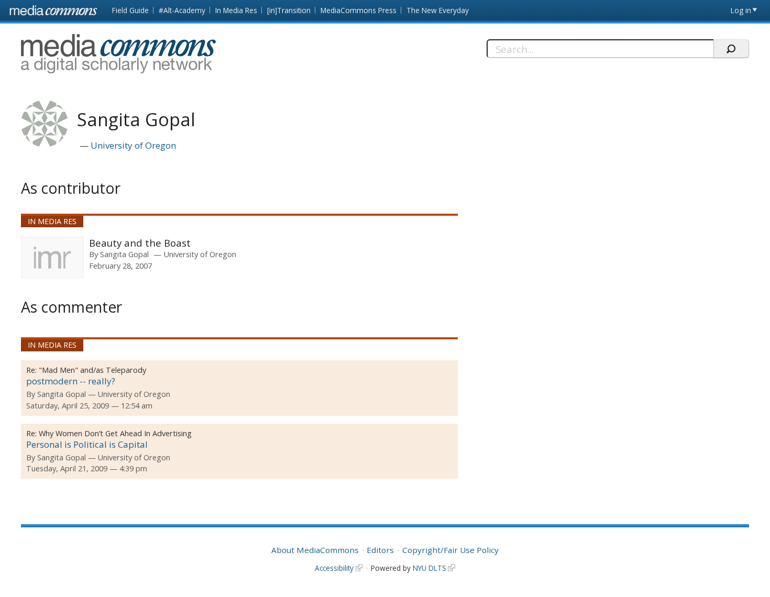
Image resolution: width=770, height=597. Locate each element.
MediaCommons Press (359, 10)
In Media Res (236, 10)
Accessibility (334, 568)
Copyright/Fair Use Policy (450, 550)
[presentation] (52, 258)
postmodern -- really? (70, 381)
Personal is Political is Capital (87, 444)
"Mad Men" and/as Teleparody (92, 370)
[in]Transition (289, 10)
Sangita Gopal (124, 254)
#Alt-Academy (182, 10)
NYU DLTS (429, 568)
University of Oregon (133, 145)
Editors (380, 550)
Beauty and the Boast (140, 243)
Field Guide (130, 10)
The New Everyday (437, 10)
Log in (741, 10)
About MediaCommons (315, 550)
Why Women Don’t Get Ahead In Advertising (115, 433)
